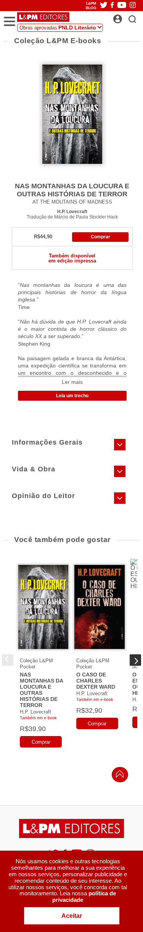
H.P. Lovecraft (72, 211)
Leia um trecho (72, 395)
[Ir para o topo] (118, 776)
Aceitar (71, 916)
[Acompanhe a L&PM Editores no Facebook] (112, 5)
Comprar (100, 236)
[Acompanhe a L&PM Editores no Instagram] (133, 5)
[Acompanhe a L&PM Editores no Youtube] (122, 5)
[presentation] (8, 660)
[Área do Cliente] (126, 16)
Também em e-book (38, 717)
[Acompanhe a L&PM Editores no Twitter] (103, 5)
